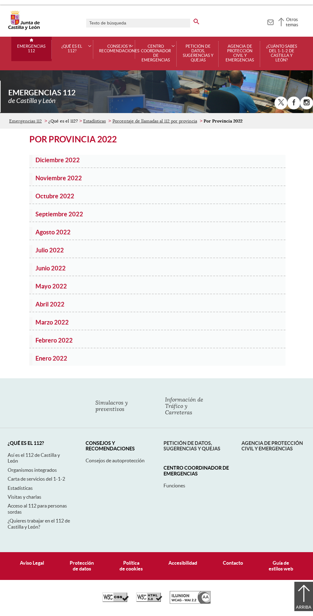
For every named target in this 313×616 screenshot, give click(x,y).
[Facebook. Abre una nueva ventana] (293, 103)
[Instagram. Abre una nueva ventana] (306, 103)
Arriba (303, 607)
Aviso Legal (32, 563)
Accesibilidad (182, 563)
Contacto (233, 563)
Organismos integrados (32, 470)
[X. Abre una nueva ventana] (280, 103)
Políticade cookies (131, 565)
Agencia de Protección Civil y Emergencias (272, 445)
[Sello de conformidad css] (115, 600)
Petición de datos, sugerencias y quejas (198, 53)
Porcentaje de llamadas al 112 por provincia (154, 121)
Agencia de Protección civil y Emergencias (240, 53)
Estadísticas (94, 121)
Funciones (174, 485)
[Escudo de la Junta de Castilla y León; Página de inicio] (24, 29)
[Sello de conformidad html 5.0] (149, 600)
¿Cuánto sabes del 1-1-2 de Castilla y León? (281, 53)
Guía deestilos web (281, 565)
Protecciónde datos (82, 565)
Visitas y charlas (24, 497)
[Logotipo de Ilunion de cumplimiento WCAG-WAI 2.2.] (190, 602)
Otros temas (292, 22)
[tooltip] (270, 21)
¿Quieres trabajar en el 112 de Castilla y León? (39, 523)
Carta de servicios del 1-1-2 (36, 479)
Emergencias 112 (31, 48)
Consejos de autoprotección (115, 460)
